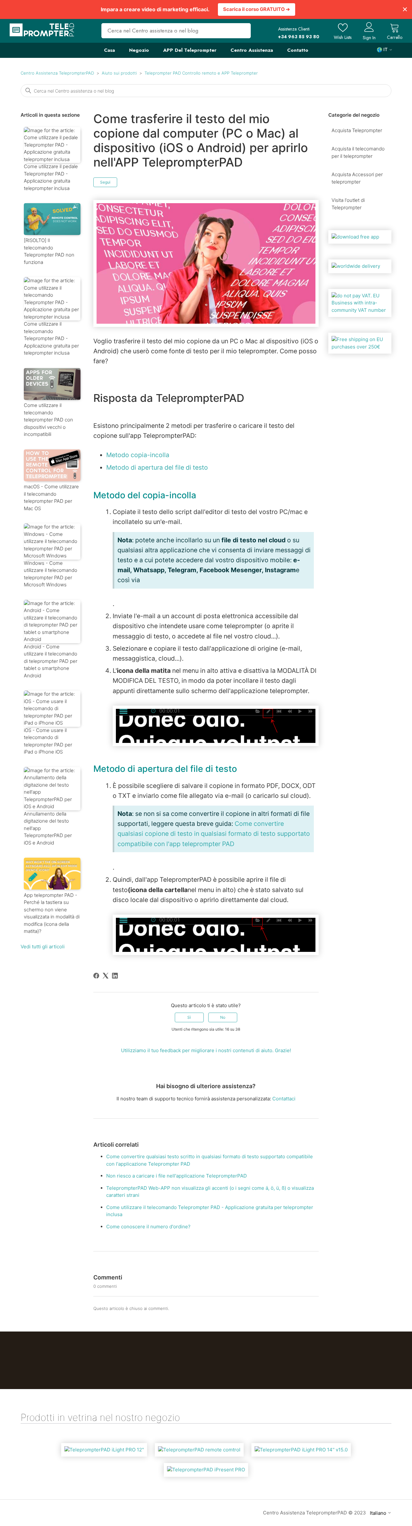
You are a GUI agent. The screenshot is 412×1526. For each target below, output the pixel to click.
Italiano (379, 1513)
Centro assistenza (251, 50)
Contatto (297, 50)
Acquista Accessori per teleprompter (357, 178)
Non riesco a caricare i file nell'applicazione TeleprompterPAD (176, 1176)
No (222, 1017)
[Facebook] (96, 976)
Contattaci (283, 1099)
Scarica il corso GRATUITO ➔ (256, 9)
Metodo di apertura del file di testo (157, 467)
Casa (109, 50)
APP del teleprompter (189, 50)
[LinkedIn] (115, 976)
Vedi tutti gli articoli (43, 947)
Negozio (139, 50)
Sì (189, 1017)
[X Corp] (105, 976)
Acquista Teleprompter (357, 130)
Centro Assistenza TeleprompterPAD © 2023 (314, 1513)
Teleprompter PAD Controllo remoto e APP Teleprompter (201, 73)
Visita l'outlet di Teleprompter (348, 204)
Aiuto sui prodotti (119, 73)
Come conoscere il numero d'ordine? (148, 1227)
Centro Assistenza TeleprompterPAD (57, 73)
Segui (105, 182)
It (385, 49)
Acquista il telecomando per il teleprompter (358, 152)
